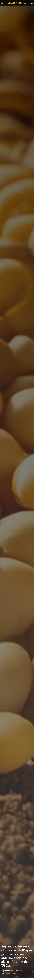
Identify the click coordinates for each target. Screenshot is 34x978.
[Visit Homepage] (17, 3)
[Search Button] (32, 3)
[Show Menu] (2, 3)
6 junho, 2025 (19, 970)
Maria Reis (10, 970)
